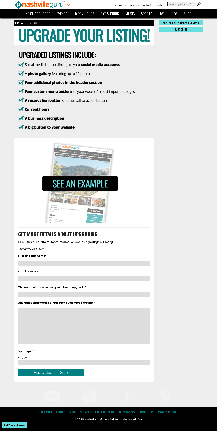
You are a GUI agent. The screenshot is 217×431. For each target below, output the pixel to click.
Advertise (159, 5)
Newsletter (120, 5)
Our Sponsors (126, 412)
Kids (174, 14)
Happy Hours (84, 14)
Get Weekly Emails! (14, 424)
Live (161, 14)
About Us (76, 412)
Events (62, 14)
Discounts (134, 5)
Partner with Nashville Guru (181, 22)
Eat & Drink (110, 14)
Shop (187, 14)
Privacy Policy (167, 412)
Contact (146, 5)
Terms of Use (147, 412)
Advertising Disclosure (99, 412)
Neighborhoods (38, 14)
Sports (146, 14)
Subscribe (180, 29)
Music (130, 14)
